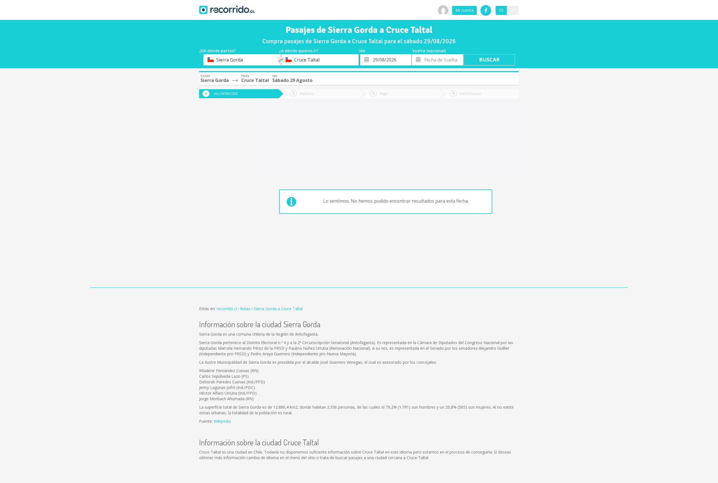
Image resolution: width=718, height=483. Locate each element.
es (501, 10)
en (512, 10)
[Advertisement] (221, 197)
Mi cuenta (464, 10)
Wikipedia (222, 421)
